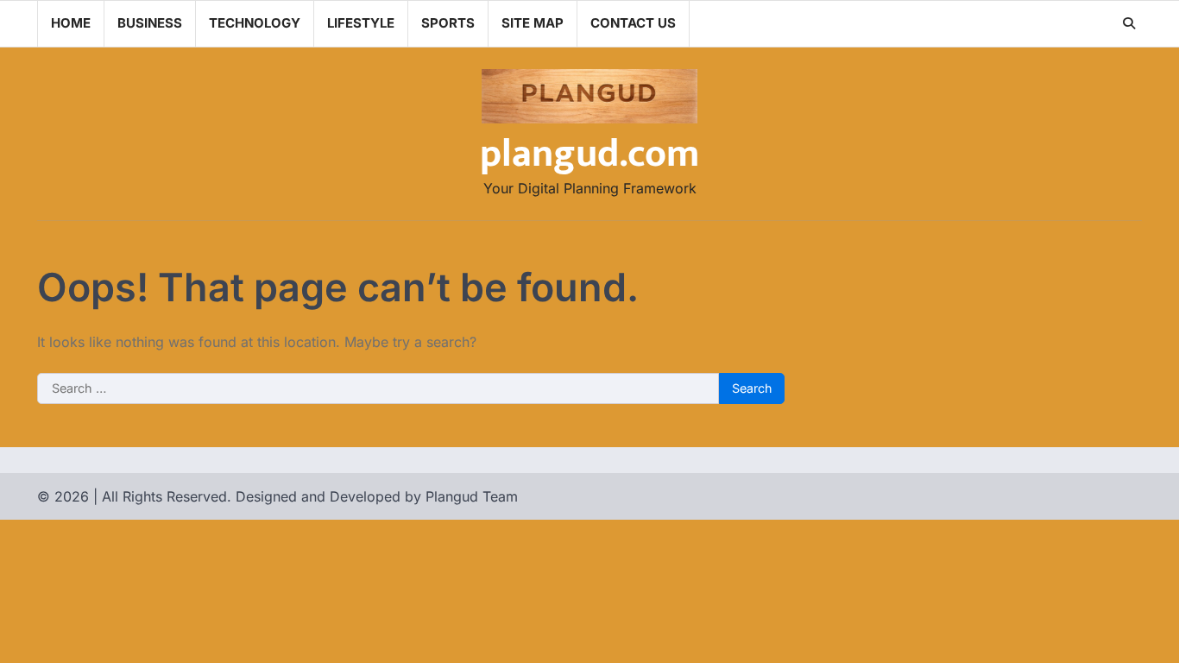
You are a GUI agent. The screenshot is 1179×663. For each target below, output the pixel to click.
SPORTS (448, 23)
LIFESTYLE (360, 23)
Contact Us (633, 23)
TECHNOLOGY (254, 23)
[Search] (1129, 23)
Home (71, 23)
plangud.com (589, 154)
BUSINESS (149, 23)
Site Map (532, 23)
